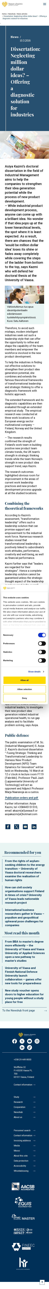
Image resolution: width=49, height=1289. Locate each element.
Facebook (14, 1041)
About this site (21, 1155)
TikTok (29, 1047)
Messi (17, 1150)
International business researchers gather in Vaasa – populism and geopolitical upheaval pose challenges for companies (24, 917)
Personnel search (22, 1130)
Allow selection (24, 689)
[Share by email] (25, 826)
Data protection (21, 1160)
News (15, 37)
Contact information (23, 1084)
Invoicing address (22, 1140)
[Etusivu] (27, 1035)
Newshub (11, 14)
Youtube (29, 1041)
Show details (34, 671)
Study (16, 1097)
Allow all (24, 680)
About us (18, 1117)
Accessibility (20, 1166)
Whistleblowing (21, 1171)
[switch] (42, 643)
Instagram (37, 1041)
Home (4, 14)
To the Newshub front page (18, 1010)
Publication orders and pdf (21, 797)
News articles (22, 14)
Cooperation (19, 1107)
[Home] (12, 4)
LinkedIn (22, 1047)
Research (18, 1102)
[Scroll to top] (42, 1282)
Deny (24, 698)
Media (17, 1145)
